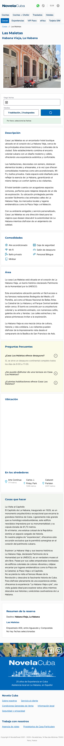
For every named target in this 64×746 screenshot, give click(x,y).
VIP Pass (32, 20)
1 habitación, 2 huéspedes (21, 112)
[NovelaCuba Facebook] (50, 650)
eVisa (43, 20)
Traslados (37, 15)
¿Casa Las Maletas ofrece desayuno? (25, 355)
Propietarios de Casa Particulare (39, 726)
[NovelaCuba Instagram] (59, 650)
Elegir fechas (9, 98)
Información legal (46, 705)
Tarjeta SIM (54, 20)
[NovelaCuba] (12, 6)
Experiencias (18, 20)
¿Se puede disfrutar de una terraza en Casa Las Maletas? (29, 373)
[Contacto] (42, 6)
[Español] (58, 6)
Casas (5, 20)
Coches (5, 15)
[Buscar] (50, 112)
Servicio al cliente (29, 700)
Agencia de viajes (10, 726)
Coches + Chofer (21, 15)
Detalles (7, 108)
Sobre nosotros (9, 700)
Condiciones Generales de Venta (17, 705)
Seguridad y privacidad (13, 711)
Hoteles (49, 15)
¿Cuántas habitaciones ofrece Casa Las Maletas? (26, 382)
